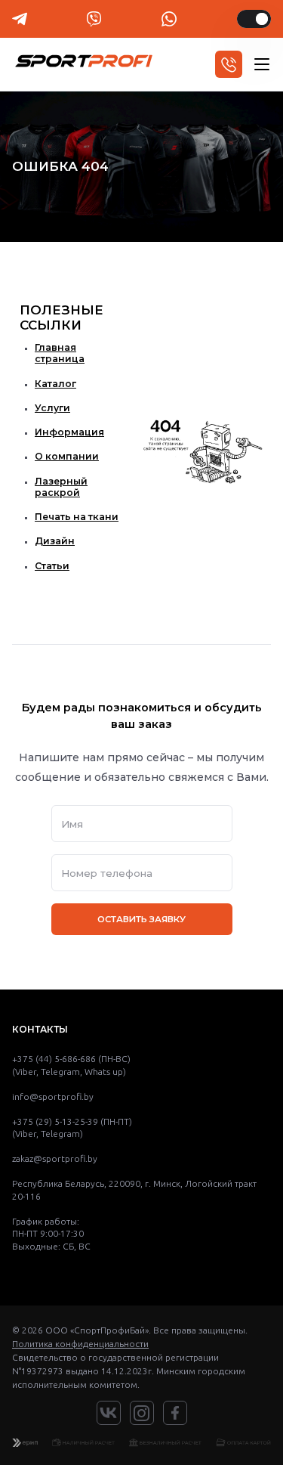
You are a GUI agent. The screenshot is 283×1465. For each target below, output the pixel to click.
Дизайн (55, 541)
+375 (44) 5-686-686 (54, 1059)
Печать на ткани (76, 516)
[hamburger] (261, 64)
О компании (67, 456)
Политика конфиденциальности (80, 1344)
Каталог (55, 383)
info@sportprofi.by (53, 1096)
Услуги (52, 407)
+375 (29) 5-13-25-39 (55, 1121)
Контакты (40, 1029)
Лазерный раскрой (61, 486)
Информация (69, 432)
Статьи (52, 565)
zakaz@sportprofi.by (54, 1158)
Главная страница (60, 353)
